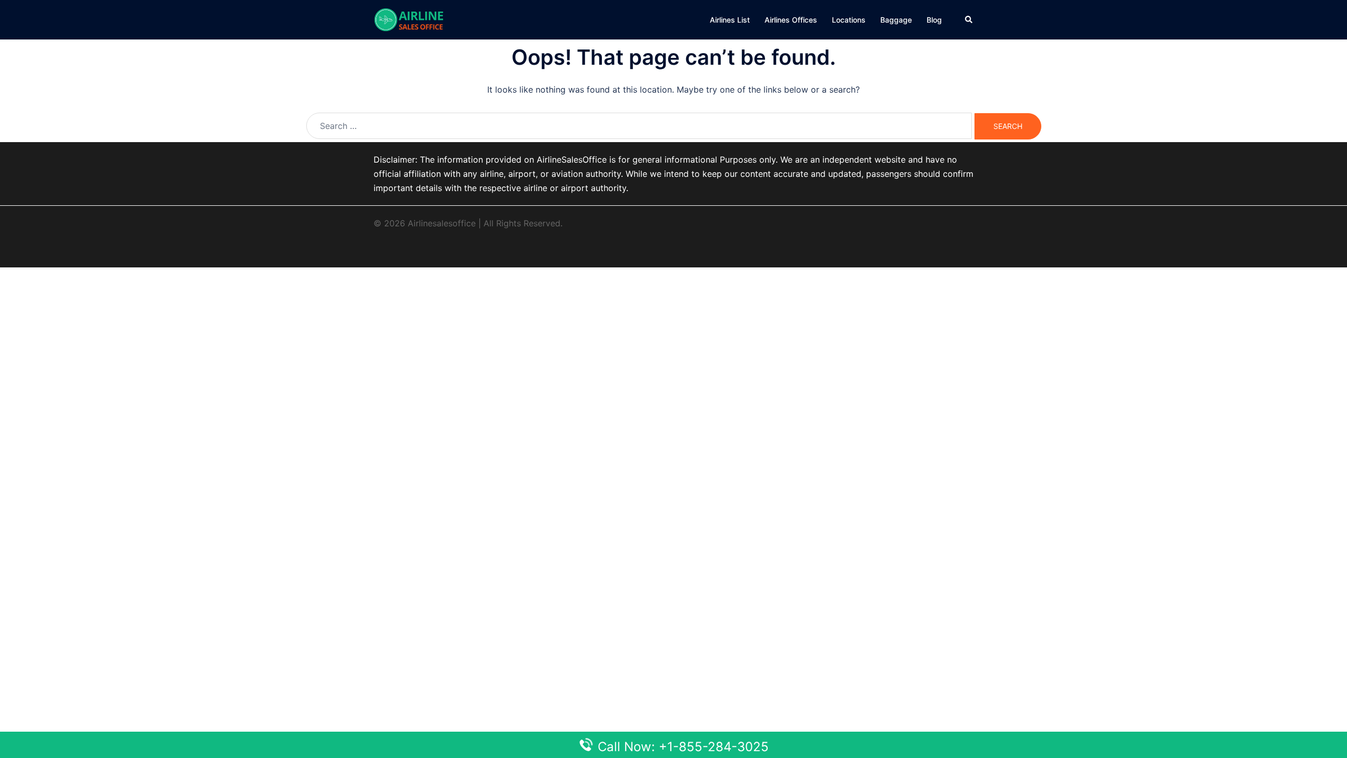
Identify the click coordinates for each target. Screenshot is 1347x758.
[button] (969, 19)
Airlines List (730, 19)
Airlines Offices (791, 19)
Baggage (896, 19)
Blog (934, 19)
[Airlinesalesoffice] (409, 19)
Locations (849, 19)
